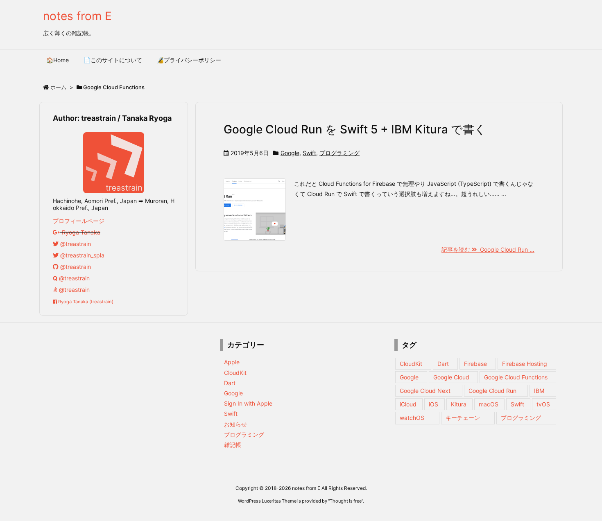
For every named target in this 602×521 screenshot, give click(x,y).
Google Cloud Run (492, 390)
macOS (488, 404)
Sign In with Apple (248, 403)
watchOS (412, 417)
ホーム (58, 87)
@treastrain (75, 243)
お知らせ (235, 424)
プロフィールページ (78, 220)
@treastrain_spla (81, 255)
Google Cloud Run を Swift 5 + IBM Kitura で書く (355, 129)
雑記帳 (232, 444)
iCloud (408, 404)
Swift (309, 152)
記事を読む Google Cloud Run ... (487, 249)
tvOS (543, 404)
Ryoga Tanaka (80, 232)
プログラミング (339, 152)
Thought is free (346, 501)
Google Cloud (451, 377)
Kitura (458, 404)
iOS (433, 404)
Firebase (475, 363)
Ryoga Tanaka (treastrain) (85, 301)
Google (290, 152)
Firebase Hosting (524, 363)
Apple (232, 362)
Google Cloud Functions (516, 377)
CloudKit (235, 372)
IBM (539, 390)
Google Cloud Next (425, 390)
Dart (229, 382)
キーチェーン (463, 417)
